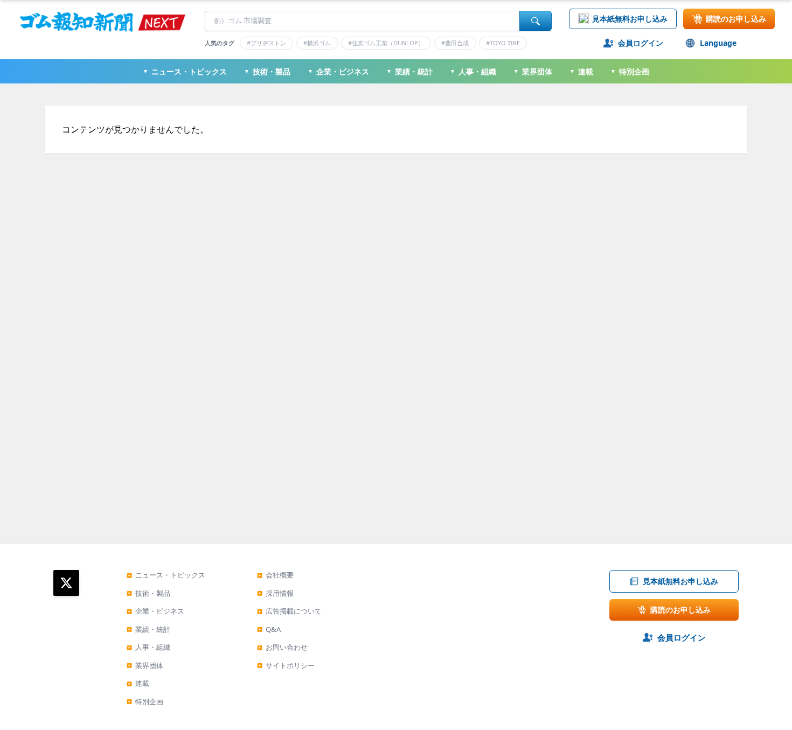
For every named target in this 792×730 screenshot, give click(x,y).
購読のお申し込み (736, 18)
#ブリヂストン (266, 43)
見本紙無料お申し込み (630, 18)
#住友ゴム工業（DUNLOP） (386, 43)
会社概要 (275, 575)
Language (718, 43)
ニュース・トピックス (185, 71)
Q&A (269, 629)
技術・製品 (267, 71)
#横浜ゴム (317, 43)
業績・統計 (409, 71)
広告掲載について (289, 611)
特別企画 (629, 71)
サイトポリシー (286, 665)
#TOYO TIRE (503, 43)
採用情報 (275, 593)
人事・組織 (473, 71)
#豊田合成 (455, 43)
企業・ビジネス (338, 71)
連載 (581, 71)
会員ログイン (640, 43)
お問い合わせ (282, 647)
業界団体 (532, 71)
